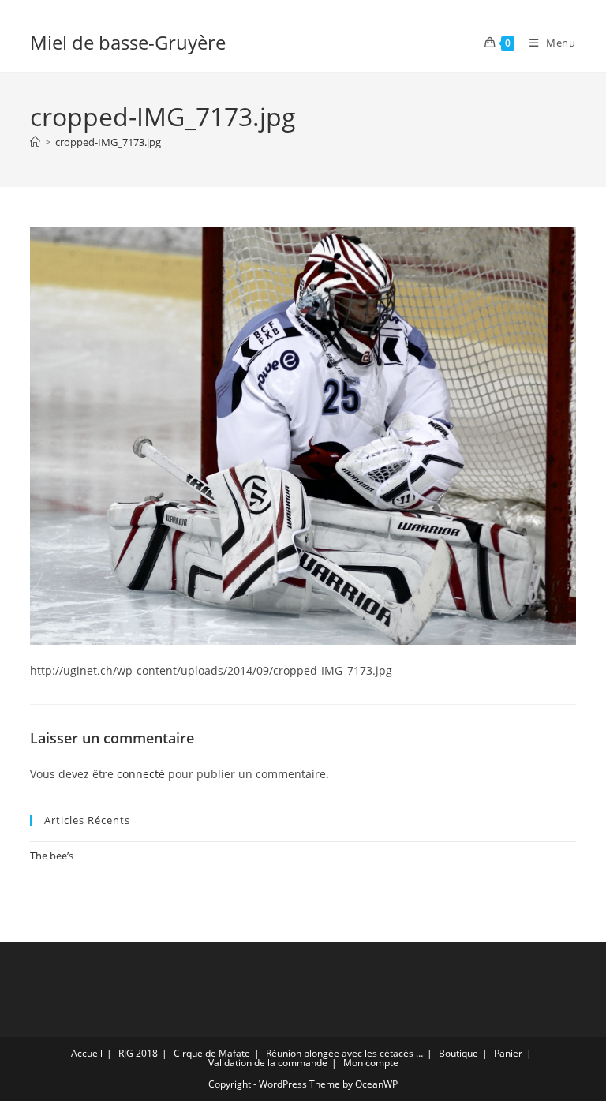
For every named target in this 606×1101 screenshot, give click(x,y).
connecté (141, 773)
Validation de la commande (267, 1062)
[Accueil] (35, 142)
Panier (508, 1053)
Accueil (87, 1053)
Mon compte (370, 1062)
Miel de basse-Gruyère (128, 42)
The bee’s (51, 855)
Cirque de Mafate (212, 1053)
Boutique (458, 1053)
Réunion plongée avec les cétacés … (344, 1053)
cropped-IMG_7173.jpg (108, 142)
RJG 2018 (138, 1053)
